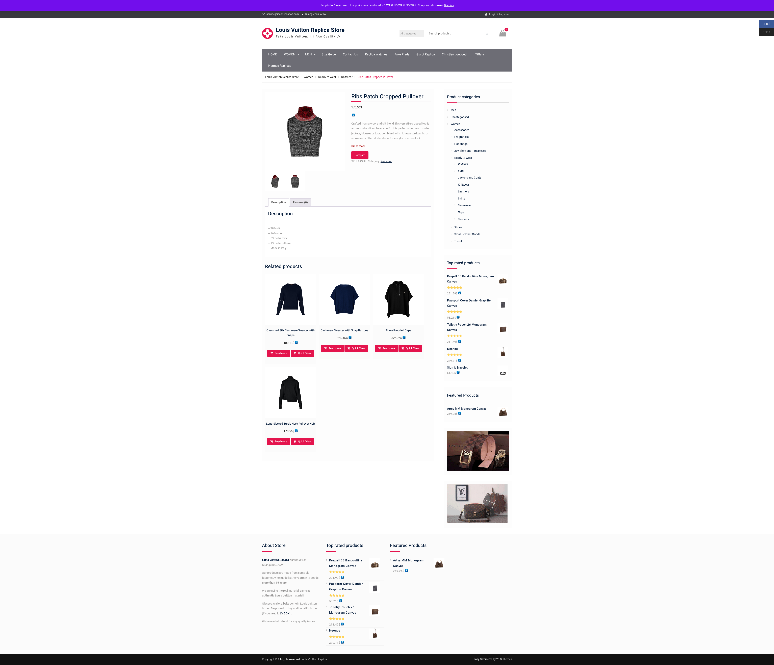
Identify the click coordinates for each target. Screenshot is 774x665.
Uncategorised (460, 117)
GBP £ (764, 32)
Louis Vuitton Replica (275, 559)
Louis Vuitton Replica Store (310, 30)
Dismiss (449, 5)
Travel (458, 241)
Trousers (463, 219)
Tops (461, 212)
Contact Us (350, 54)
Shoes (458, 227)
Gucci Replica (425, 54)
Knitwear (347, 77)
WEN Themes (504, 659)
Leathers (463, 191)
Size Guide (329, 54)
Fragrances (461, 136)
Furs (461, 170)
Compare (360, 155)
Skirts (461, 198)
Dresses (463, 163)
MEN (308, 54)
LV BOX (284, 613)
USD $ (764, 24)
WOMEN (289, 54)
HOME (272, 54)
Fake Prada (401, 54)
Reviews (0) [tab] (300, 202)
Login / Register (499, 14)
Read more (281, 353)
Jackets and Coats (469, 177)
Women (308, 77)
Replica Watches (376, 54)
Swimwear (464, 205)
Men (453, 110)
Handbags (460, 143)
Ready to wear (327, 77)
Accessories (461, 130)
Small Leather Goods (467, 234)
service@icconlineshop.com (282, 14)
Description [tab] (278, 202)
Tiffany (480, 54)
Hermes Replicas (279, 65)
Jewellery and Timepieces (470, 150)
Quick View (304, 353)
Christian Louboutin (455, 54)
